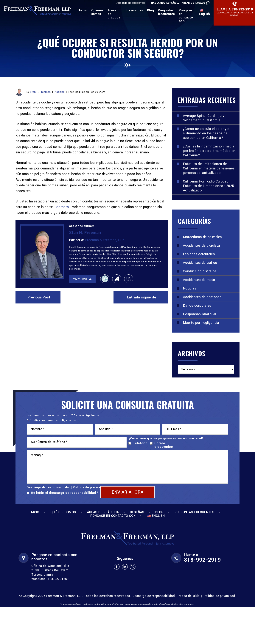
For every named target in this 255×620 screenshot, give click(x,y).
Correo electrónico (163, 445)
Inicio (83, 11)
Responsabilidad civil (199, 314)
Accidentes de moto (199, 279)
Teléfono (139, 443)
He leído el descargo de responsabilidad (65, 493)
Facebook (117, 567)
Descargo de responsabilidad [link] (154, 596)
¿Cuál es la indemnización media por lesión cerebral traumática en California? (209, 151)
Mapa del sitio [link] (189, 596)
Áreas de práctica (114, 14)
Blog (150, 11)
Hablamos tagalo (192, 3)
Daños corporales (197, 305)
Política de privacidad (89, 487)
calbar (104, 278)
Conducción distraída (199, 271)
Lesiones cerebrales (199, 254)
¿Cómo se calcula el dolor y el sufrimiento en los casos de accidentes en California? (206, 133)
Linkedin (125, 567)
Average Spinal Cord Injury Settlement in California (203, 118)
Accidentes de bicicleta (201, 245)
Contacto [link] (62, 206)
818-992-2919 (242, 9)
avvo (116, 278)
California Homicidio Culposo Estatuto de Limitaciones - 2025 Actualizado (208, 186)
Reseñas (137, 512)
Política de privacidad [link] (219, 596)
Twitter (133, 567)
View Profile (82, 279)
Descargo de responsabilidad (49, 487)
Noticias (59, 92)
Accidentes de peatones (202, 297)
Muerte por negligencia (201, 322)
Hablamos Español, (165, 3)
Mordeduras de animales (202, 237)
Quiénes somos (97, 12)
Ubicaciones (134, 11)
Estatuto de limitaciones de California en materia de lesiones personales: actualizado (209, 168)
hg (128, 278)
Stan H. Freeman (40, 92)
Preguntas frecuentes (166, 12)
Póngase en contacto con (186, 16)
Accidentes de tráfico (200, 262)
